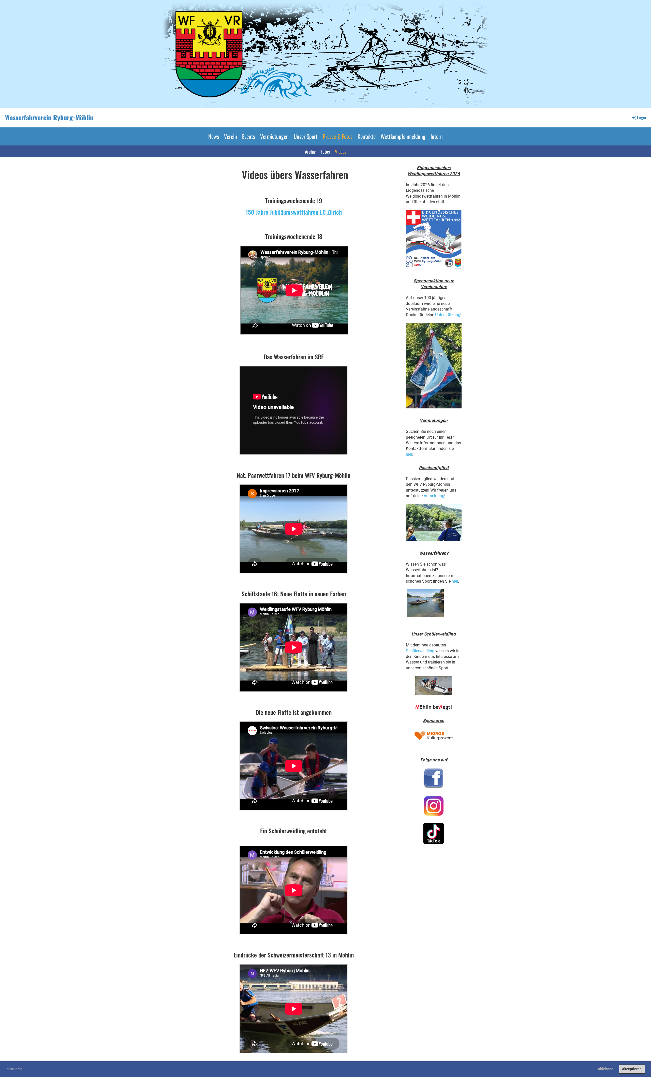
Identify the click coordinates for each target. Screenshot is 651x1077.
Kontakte (367, 136)
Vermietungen (274, 136)
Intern (437, 136)
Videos (340, 151)
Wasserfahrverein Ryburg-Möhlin (49, 117)
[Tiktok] (434, 833)
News (213, 136)
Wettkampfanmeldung (403, 136)
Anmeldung (434, 495)
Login (641, 117)
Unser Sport (306, 136)
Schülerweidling (420, 650)
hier (409, 454)
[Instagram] (434, 806)
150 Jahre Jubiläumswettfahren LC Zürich (294, 211)
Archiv (310, 151)
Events (248, 136)
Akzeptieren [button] (632, 1069)
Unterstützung (447, 314)
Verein (230, 136)
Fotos (325, 151)
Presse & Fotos (337, 136)
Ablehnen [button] (605, 1069)
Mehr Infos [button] (14, 1069)
